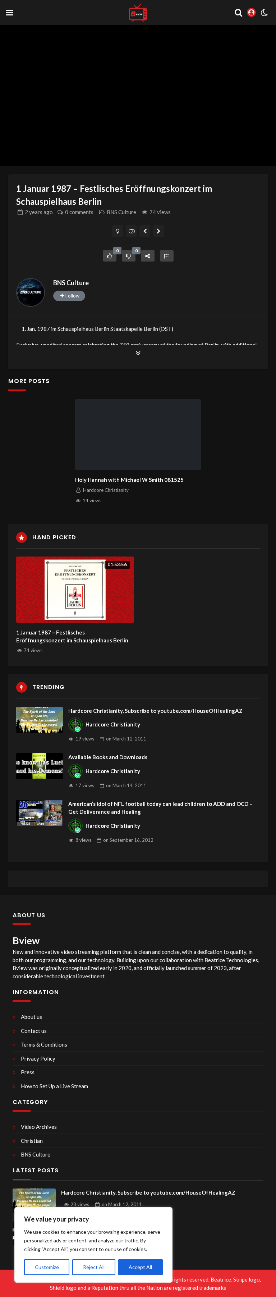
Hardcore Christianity (113, 724)
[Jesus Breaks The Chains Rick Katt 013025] (145, 231)
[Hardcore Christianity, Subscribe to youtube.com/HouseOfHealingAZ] (39, 720)
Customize (47, 1267)
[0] (109, 256)
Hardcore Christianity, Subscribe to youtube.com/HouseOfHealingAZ (155, 710)
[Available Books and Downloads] (39, 766)
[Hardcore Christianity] (75, 724)
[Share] (148, 256)
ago (39, 212)
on (126, 739)
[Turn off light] (117, 231)
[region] (93, 1245)
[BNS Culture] (30, 292)
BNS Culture (121, 212)
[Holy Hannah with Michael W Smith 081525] (138, 434)
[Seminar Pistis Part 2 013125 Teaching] (158, 231)
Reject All (94, 1267)
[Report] (167, 256)
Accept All (140, 1267)
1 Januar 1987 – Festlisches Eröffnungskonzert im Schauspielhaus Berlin (72, 636)
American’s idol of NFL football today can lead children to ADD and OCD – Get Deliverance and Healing (160, 807)
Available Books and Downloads (107, 757)
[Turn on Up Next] (131, 231)
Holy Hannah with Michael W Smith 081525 (129, 479)
